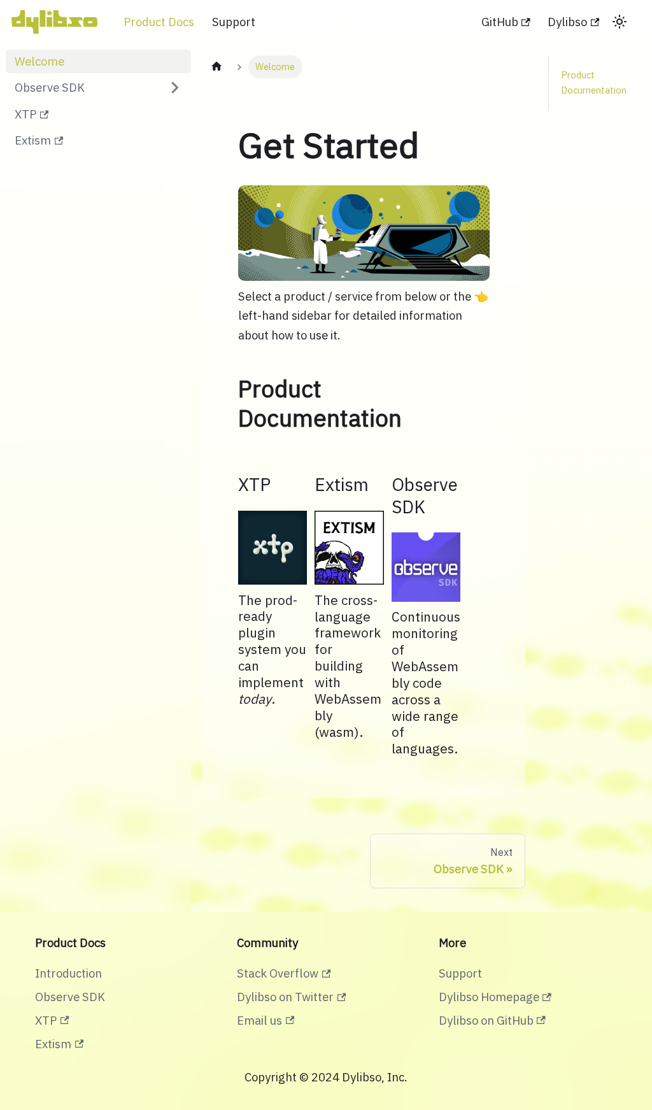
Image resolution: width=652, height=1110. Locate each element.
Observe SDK (50, 87)
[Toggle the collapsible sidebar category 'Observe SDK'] (175, 88)
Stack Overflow (277, 973)
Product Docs (159, 21)
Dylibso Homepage (489, 996)
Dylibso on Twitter (285, 996)
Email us (259, 1020)
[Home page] (216, 66)
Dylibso (567, 21)
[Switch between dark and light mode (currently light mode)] (620, 22)
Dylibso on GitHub (486, 1020)
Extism (33, 140)
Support (233, 21)
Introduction (68, 973)
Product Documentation (594, 82)
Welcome (39, 61)
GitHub (499, 21)
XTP (25, 114)
